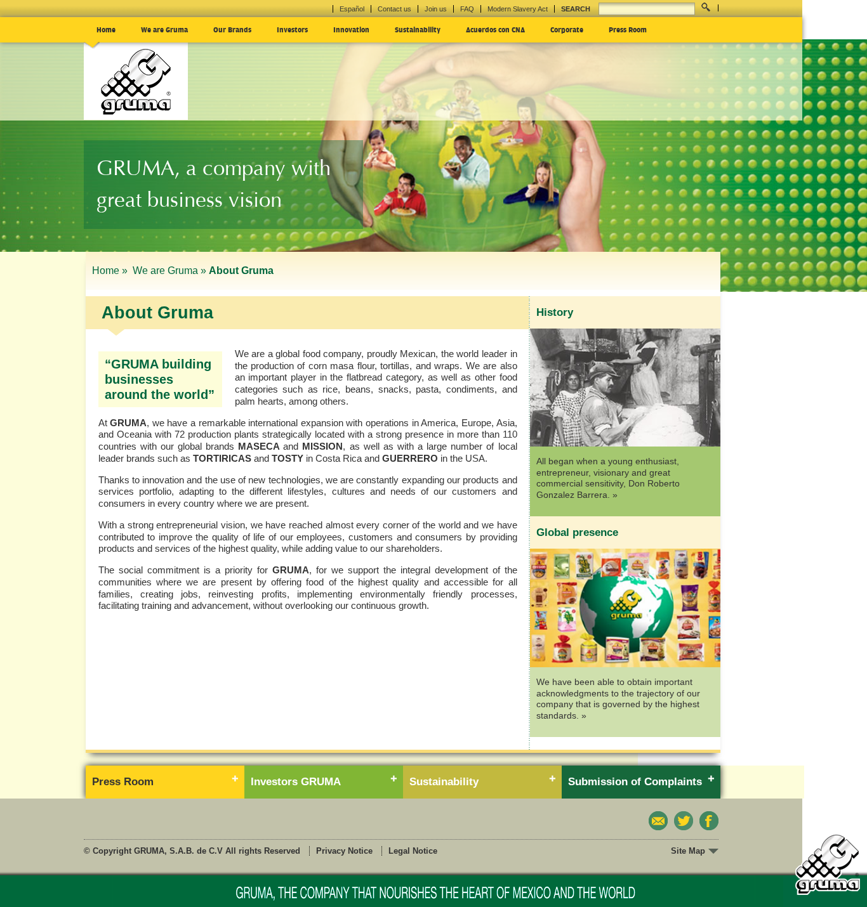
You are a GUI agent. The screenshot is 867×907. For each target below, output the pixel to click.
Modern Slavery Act (517, 9)
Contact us (394, 9)
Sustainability (417, 29)
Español (352, 9)
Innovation (351, 29)
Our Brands (232, 29)
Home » (111, 270)
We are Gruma (164, 29)
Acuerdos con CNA (495, 29)
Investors (292, 29)
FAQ (467, 9)
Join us (436, 9)
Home (106, 29)
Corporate (566, 29)
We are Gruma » (169, 270)
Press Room (628, 29)
